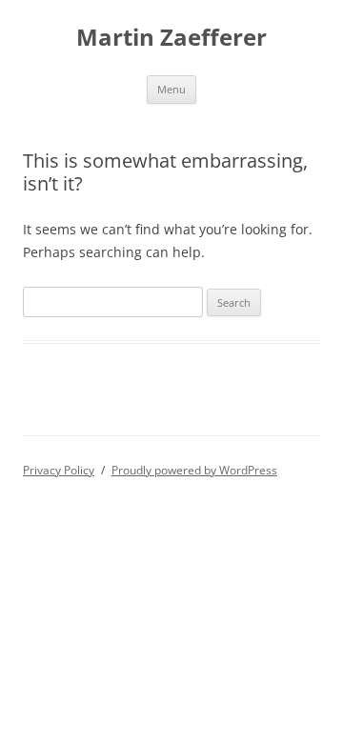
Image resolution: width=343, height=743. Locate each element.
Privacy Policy (58, 470)
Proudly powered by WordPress (194, 470)
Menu (171, 89)
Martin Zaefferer (171, 37)
